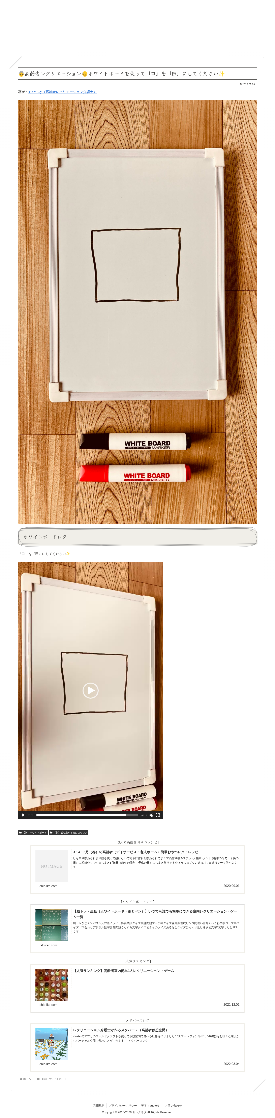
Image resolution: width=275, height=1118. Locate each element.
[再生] (23, 815)
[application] (90, 690)
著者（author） (151, 1105)
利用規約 (98, 1105)
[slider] (87, 815)
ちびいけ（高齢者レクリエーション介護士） (62, 92)
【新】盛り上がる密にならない (70, 832)
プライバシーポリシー (123, 1105)
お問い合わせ (173, 1105)
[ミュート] (151, 815)
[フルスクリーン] (158, 815)
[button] (91, 691)
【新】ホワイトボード (35, 832)
